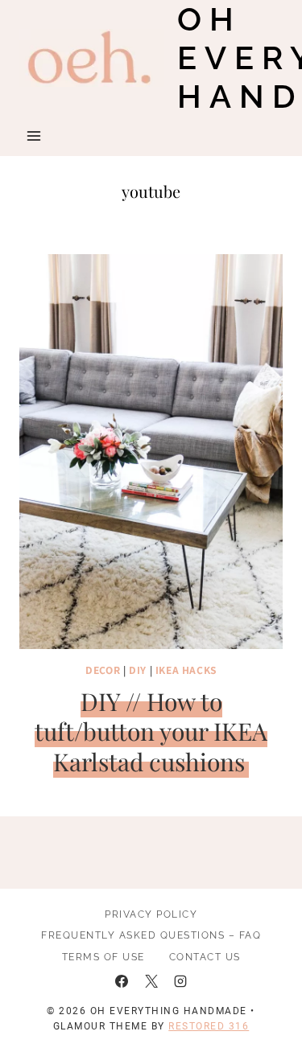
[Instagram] (180, 981)
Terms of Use (103, 957)
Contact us (205, 957)
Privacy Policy (151, 914)
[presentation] (151, 451)
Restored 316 (208, 1026)
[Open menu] (34, 135)
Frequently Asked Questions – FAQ (151, 935)
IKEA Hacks (186, 669)
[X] (151, 981)
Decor (102, 669)
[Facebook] (121, 981)
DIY (138, 669)
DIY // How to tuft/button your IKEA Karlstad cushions (151, 731)
